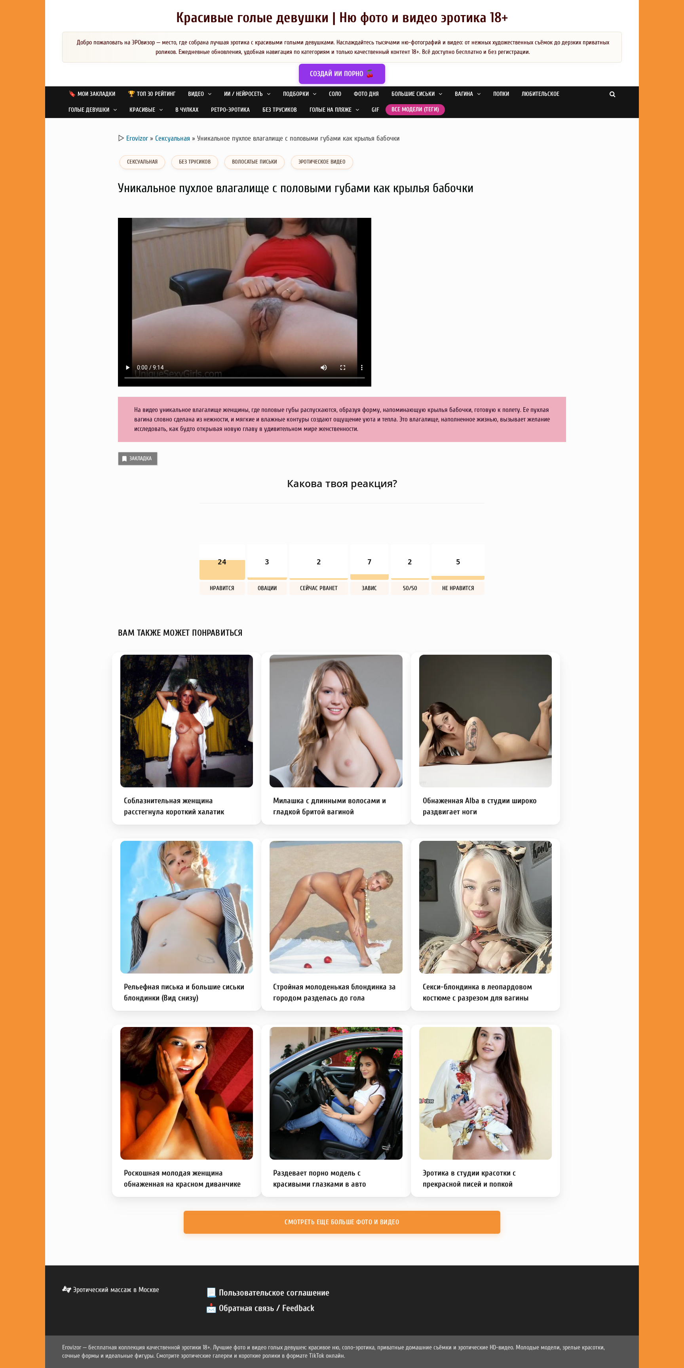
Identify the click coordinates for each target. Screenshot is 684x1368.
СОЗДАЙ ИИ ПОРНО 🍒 (342, 74)
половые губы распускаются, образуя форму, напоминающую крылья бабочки (366, 409)
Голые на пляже (331, 110)
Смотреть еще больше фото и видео (342, 1222)
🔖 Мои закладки (91, 94)
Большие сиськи (413, 94)
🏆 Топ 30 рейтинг (151, 94)
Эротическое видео (322, 161)
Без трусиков (279, 110)
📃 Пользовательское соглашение (267, 1293)
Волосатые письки (254, 161)
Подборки (296, 94)
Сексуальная (172, 138)
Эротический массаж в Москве (115, 1290)
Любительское (540, 94)
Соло (335, 94)
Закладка (140, 458)
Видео (196, 94)
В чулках (186, 110)
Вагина (464, 94)
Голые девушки (88, 110)
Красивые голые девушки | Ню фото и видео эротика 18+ (342, 18)
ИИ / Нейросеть (243, 94)
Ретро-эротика (230, 110)
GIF (375, 110)
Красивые (142, 110)
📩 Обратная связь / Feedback (260, 1308)
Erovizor (137, 138)
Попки (501, 94)
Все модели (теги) (415, 109)
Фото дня (366, 94)
